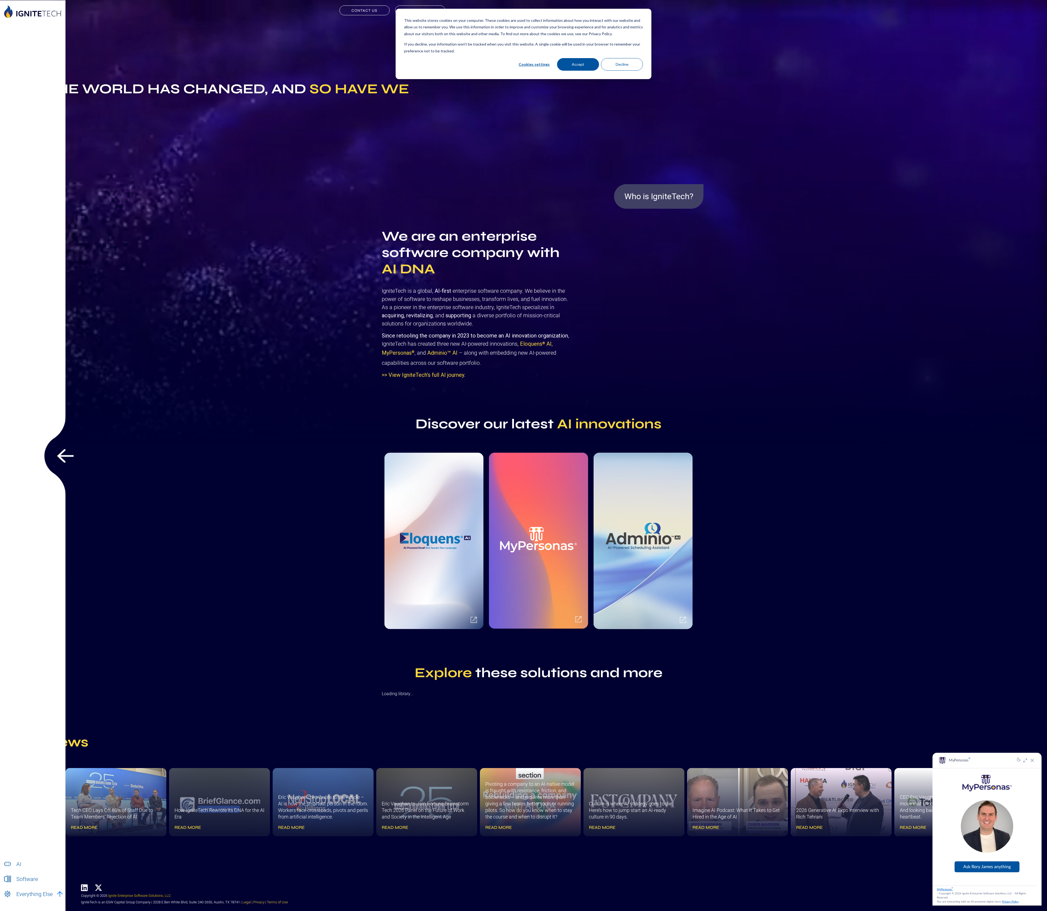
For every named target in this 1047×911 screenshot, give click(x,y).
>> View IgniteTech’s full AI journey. (423, 375)
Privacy (258, 902)
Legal (246, 902)
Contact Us (364, 10)
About (21, 900)
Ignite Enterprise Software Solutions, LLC (139, 896)
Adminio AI (442, 353)
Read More (84, 827)
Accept (578, 64)
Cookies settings (534, 64)
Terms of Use (277, 902)
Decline (622, 64)
